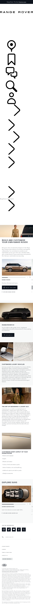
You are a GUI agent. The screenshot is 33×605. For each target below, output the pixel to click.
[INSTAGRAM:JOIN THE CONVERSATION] (4, 529)
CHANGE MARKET (6, 546)
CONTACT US (5, 555)
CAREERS (4, 549)
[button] (16, 4)
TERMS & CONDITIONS (7, 552)
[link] (16, 20)
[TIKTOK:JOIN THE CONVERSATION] (9, 529)
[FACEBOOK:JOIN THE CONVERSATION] (19, 529)
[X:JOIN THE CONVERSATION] (24, 529)
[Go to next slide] (30, 277)
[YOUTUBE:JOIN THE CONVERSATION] (14, 529)
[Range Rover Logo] (16, 12)
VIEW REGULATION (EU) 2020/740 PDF (9, 571)
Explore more (22, 2)
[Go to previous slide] (27, 277)
